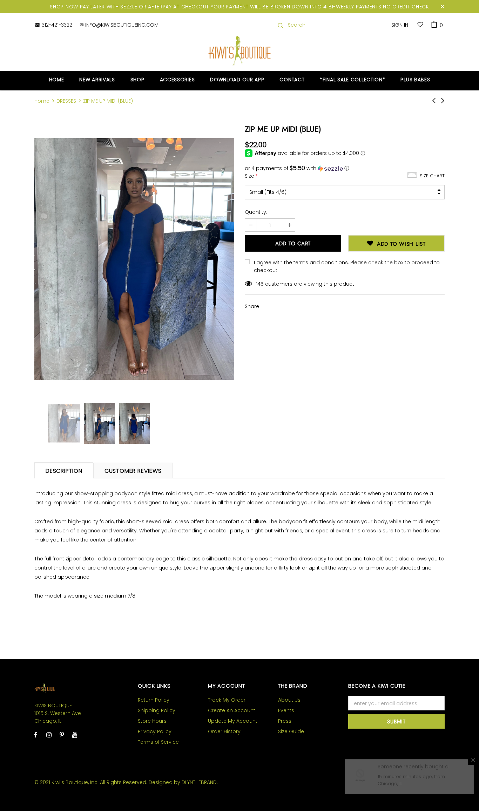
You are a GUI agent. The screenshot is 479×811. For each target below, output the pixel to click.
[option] (134, 259)
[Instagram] (48, 734)
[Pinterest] (61, 734)
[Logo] (239, 51)
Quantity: (256, 212)
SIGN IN (399, 24)
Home (41, 100)
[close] (442, 6)
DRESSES (66, 100)
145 (260, 283)
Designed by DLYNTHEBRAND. (183, 782)
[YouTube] (74, 734)
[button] (345, 168)
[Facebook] (35, 734)
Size (251, 175)
